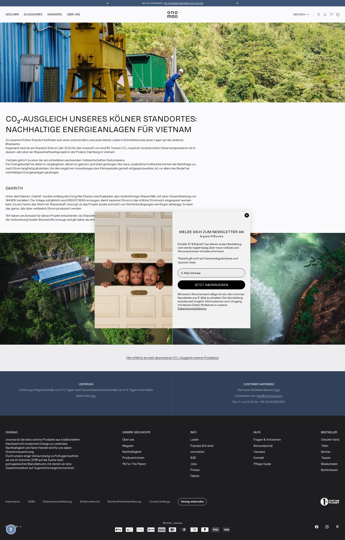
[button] (11, 529)
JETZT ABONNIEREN (211, 285)
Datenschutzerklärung (192, 308)
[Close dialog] (247, 215)
